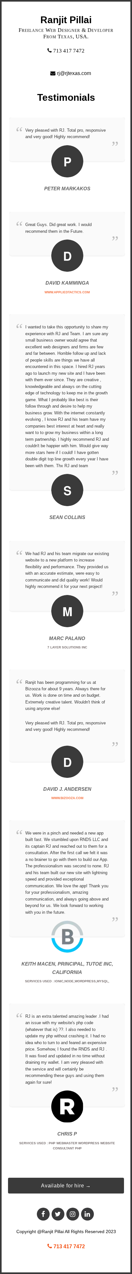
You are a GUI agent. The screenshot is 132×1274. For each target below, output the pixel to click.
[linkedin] (87, 1214)
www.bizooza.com (67, 798)
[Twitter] (58, 1214)
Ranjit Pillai (66, 19)
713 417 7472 (69, 51)
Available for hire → (66, 1185)
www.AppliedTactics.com (67, 292)
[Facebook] (43, 1214)
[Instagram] (72, 1214)
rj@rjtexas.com (74, 73)
